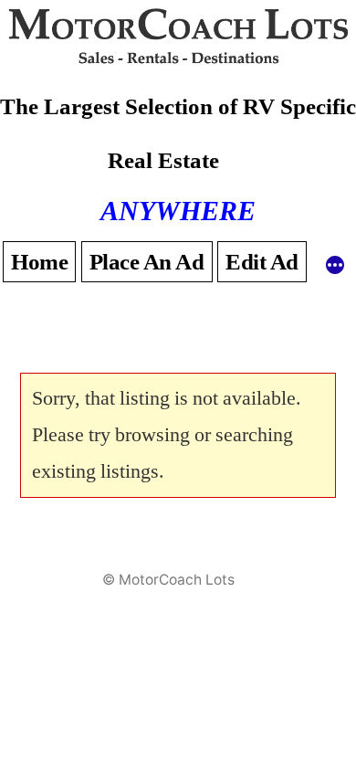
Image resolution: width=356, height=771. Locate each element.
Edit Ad (261, 261)
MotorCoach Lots (177, 579)
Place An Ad (146, 261)
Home (39, 261)
